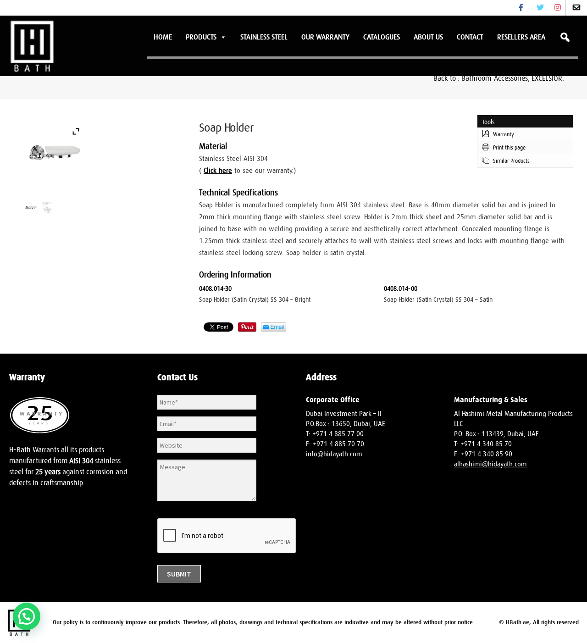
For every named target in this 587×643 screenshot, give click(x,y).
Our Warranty (325, 37)
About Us (428, 37)
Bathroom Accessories (494, 78)
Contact (470, 37)
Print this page (509, 147)
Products (201, 37)
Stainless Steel (264, 37)
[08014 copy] (31, 207)
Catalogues (381, 37)
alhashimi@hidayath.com (490, 464)
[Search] (565, 37)
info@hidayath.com (334, 454)
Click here (218, 171)
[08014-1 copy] (46, 207)
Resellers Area (521, 37)
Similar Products (511, 161)
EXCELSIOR (547, 78)
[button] (26, 616)
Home (163, 37)
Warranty (503, 134)
